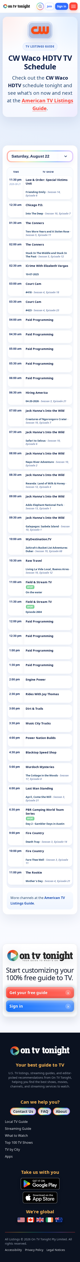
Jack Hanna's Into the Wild (45, 411)
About (61, 1111)
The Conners (35, 223)
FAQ (44, 1111)
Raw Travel (34, 561)
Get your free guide (28, 992)
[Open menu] (73, 6)
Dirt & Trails (34, 709)
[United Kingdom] (40, 1219)
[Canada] (30, 1219)
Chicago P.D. (34, 205)
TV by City (12, 1149)
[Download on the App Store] (40, 1197)
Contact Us (23, 1111)
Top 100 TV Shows (19, 1142)
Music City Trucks (38, 723)
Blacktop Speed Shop (41, 752)
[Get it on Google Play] (40, 1183)
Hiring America (37, 393)
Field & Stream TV (39, 582)
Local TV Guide (16, 1121)
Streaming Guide (18, 1128)
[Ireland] (49, 1219)
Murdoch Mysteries (40, 767)
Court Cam (33, 284)
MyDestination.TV (38, 539)
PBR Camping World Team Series (45, 811)
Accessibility (13, 1250)
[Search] (40, 6)
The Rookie (34, 872)
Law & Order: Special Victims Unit (46, 181)
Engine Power (36, 679)
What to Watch (16, 1135)
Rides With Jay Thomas (42, 694)
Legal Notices (56, 1250)
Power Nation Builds (41, 738)
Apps (9, 1156)
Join (49, 6)
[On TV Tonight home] (40, 955)
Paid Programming (39, 320)
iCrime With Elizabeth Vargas (47, 266)
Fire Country (35, 833)
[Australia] (59, 1219)
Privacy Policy (34, 1250)
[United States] (21, 1219)
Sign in (61, 6)
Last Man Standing (39, 788)
